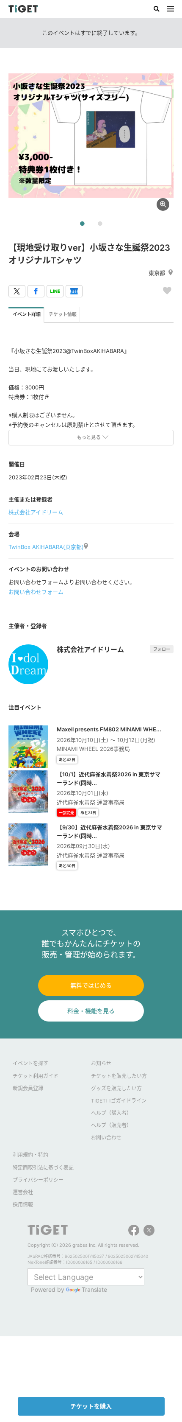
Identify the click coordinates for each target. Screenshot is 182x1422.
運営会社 (23, 1192)
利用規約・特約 (30, 1155)
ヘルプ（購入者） (111, 1113)
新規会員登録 (28, 1088)
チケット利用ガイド (35, 1076)
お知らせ (101, 1063)
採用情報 (23, 1204)
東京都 (157, 272)
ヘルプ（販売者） (111, 1125)
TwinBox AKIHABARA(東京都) (46, 546)
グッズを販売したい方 (116, 1088)
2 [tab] (99, 224)
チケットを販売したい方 (119, 1076)
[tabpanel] (91, 135)
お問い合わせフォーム (35, 591)
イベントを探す (30, 1063)
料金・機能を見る (91, 1010)
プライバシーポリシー (38, 1180)
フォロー (161, 649)
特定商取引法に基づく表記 (43, 1167)
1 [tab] (82, 224)
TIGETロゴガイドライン (118, 1100)
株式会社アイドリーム (35, 512)
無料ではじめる (91, 985)
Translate (94, 1289)
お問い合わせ (106, 1137)
